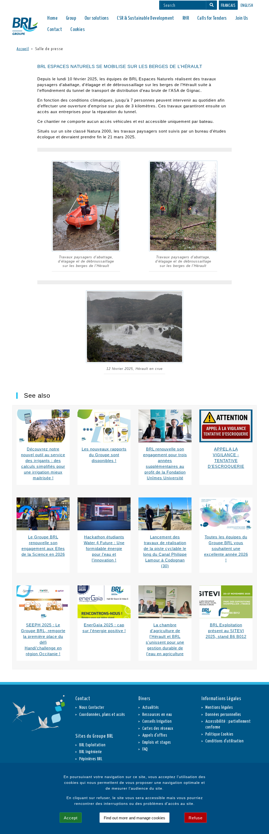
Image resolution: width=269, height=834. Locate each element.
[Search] (211, 5)
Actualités (150, 708)
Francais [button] (228, 6)
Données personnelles (223, 715)
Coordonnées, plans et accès (102, 715)
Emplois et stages (156, 742)
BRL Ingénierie (90, 752)
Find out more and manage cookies (134, 818)
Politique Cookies (219, 734)
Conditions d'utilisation (224, 741)
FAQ (145, 749)
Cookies (77, 29)
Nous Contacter (91, 708)
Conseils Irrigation (157, 721)
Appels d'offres (154, 735)
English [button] (247, 6)
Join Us (241, 18)
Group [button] (71, 18)
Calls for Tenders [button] (212, 18)
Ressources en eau (157, 715)
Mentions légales (219, 708)
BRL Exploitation (92, 745)
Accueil (23, 49)
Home (52, 18)
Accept (70, 818)
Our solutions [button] (96, 18)
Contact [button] (54, 29)
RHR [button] (186, 18)
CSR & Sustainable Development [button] (145, 18)
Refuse (196, 818)
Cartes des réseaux (157, 729)
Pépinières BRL (90, 759)
